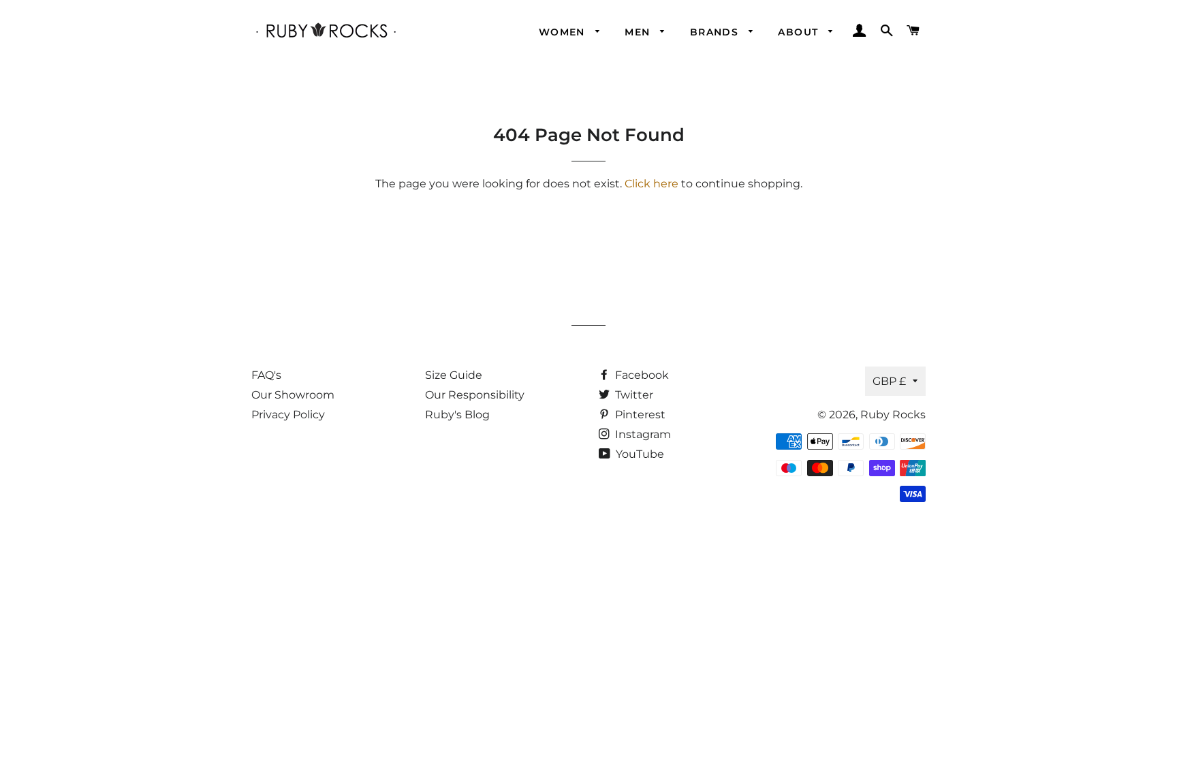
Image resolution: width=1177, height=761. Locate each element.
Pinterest (638, 414)
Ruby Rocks (893, 414)
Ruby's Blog (457, 414)
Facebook (640, 375)
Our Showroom (292, 394)
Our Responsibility (474, 394)
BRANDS (716, 32)
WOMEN (563, 32)
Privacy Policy (288, 414)
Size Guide (453, 375)
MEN (639, 32)
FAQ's (266, 375)
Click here (651, 183)
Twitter (632, 394)
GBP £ (889, 381)
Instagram (641, 434)
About (799, 32)
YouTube (638, 454)
